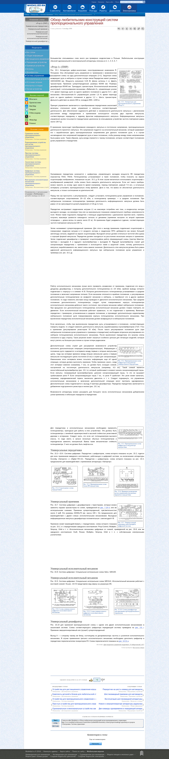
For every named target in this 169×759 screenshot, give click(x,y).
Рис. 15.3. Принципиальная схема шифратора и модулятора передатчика (129, 445)
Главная (94, 2)
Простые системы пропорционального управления (35, 155)
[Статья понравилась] (91, 680)
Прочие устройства (34, 89)
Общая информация (34, 55)
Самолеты (55, 11)
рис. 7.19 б (105, 508)
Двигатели (114, 11)
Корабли (82, 11)
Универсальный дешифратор (36, 41)
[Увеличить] (130, 98)
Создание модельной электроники (91, 756)
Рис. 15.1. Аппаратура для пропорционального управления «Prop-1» (129, 103)
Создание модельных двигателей (63, 756)
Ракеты (103, 11)
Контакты (101, 2)
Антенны (30, 69)
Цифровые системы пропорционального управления (35, 173)
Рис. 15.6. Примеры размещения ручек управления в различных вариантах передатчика (126, 493)
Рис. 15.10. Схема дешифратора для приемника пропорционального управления (127, 611)
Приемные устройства (35, 65)
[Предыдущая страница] (118, 28)
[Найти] (143, 2)
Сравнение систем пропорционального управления (35, 136)
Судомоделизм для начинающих (92, 754)
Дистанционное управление (37, 59)
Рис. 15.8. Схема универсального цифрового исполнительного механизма (63, 610)
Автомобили (69, 11)
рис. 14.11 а (124, 641)
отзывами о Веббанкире (34, 194)
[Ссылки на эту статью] (138, 28)
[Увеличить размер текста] (130, 28)
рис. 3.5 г (139, 627)
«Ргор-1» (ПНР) (41, 23)
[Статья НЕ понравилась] (103, 680)
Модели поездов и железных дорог (120, 754)
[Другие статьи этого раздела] (134, 28)
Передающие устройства (36, 62)
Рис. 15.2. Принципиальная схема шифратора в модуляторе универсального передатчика (129, 362)
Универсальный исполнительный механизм (37, 33)
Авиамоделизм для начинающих (37, 754)
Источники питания (34, 82)
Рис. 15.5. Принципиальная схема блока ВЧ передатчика (95, 485)
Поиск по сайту (78, 751)
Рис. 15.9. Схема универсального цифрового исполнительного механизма (94, 613)
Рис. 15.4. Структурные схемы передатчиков (62, 489)
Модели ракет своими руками (36, 756)
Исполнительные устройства (38, 79)
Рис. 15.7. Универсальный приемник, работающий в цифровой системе (127, 524)
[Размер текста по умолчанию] (126, 28)
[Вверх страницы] (141, 753)
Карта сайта (109, 2)
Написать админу (50, 751)
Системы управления (35, 75)
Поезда (93, 11)
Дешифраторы (32, 72)
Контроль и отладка (34, 85)
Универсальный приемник (37, 29)
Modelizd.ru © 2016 (33, 751)
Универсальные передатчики (36, 26)
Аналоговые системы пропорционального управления (35, 164)
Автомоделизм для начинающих (65, 754)
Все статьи (30, 52)
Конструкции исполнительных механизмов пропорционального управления (37, 183)
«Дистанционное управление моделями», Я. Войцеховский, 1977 (123, 644)
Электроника (129, 11)
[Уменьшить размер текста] (122, 28)
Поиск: (117, 2)
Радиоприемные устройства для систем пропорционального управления (35, 146)
